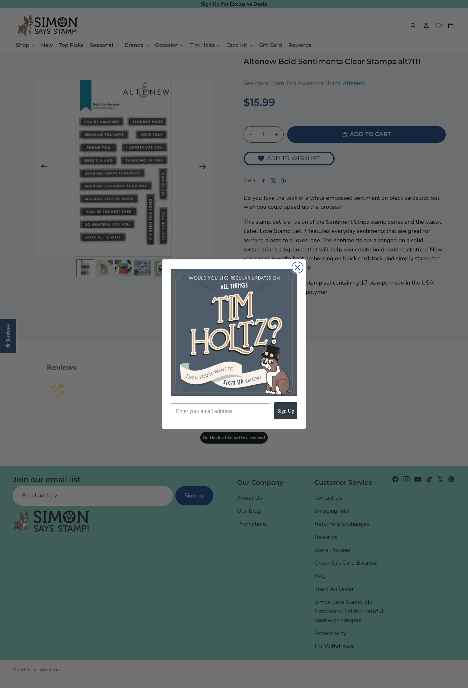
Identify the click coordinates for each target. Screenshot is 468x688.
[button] (234, 332)
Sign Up (285, 410)
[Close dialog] (297, 267)
